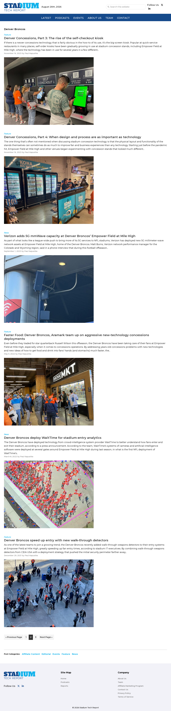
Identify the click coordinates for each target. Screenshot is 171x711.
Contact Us (123, 689)
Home (63, 678)
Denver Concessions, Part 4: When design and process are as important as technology (72, 137)
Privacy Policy (124, 693)
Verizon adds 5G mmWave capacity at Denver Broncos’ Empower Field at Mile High (69, 236)
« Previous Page (14, 638)
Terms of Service (125, 697)
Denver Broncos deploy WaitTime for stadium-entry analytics (52, 438)
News (75, 654)
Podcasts (62, 17)
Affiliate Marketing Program (130, 686)
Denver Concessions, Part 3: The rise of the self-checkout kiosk (53, 38)
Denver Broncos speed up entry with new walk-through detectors (56, 540)
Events (78, 17)
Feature (66, 654)
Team (109, 17)
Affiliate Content (31, 654)
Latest (46, 17)
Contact (123, 17)
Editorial (46, 654)
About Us (94, 17)
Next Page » (46, 638)
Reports (64, 686)
